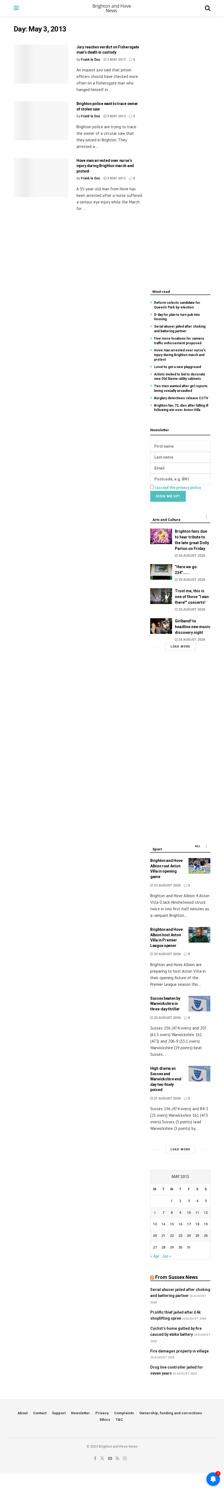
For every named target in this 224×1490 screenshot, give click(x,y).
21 (163, 1236)
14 (163, 1224)
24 (189, 1236)
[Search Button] (207, 8)
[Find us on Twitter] (102, 1458)
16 (180, 1224)
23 (180, 1236)
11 (197, 1213)
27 (155, 1247)
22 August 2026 (167, 1018)
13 (155, 1224)
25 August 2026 (191, 580)
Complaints (124, 1413)
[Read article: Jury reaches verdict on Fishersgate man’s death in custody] (41, 64)
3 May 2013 (116, 60)
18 (197, 1224)
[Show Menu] (16, 8)
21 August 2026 (167, 1098)
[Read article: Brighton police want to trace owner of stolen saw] (41, 120)
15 (172, 1224)
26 (206, 1236)
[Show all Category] (206, 517)
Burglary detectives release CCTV (181, 398)
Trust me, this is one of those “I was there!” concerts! (192, 597)
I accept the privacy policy (178, 487)
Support (59, 1413)
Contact (39, 1413)
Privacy (102, 1413)
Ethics (105, 1420)
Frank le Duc (90, 60)
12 (206, 1213)
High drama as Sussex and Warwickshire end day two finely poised (165, 1079)
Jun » (166, 1256)
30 (180, 1247)
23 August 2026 (167, 885)
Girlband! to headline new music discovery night (192, 627)
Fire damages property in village (179, 1351)
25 (197, 1236)
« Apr (155, 1256)
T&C (119, 1420)
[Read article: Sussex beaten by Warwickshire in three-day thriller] (199, 1003)
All (197, 846)
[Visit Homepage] (112, 8)
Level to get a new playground (177, 367)
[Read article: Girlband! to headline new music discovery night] (161, 626)
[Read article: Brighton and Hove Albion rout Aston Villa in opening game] (199, 866)
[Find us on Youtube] (110, 1458)
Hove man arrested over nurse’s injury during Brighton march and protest (105, 165)
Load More (180, 646)
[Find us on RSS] (117, 1458)
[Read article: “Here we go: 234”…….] (161, 572)
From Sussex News (176, 1277)
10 (189, 1213)
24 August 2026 (191, 640)
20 (155, 1236)
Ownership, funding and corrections (170, 1413)
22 (172, 1236)
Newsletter (80, 1413)
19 (206, 1224)
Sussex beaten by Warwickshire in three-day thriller (165, 1003)
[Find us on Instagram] (125, 1458)
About (22, 1413)
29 (172, 1247)
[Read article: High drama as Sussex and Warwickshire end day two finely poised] (199, 1073)
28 (163, 1247)
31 (189, 1247)
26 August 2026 (191, 556)
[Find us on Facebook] (95, 1458)
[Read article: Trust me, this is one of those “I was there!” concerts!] (161, 596)
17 (189, 1224)
